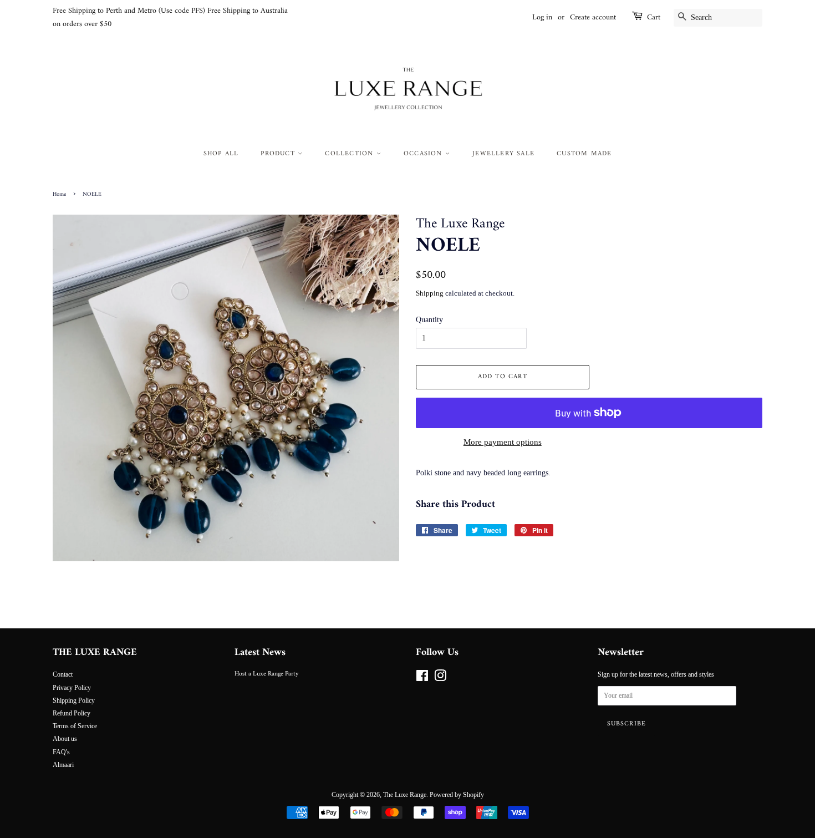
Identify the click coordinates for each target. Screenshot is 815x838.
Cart (653, 17)
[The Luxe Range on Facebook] (422, 678)
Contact (63, 674)
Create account (593, 17)
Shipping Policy (74, 700)
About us (65, 739)
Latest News (260, 652)
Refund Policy (71, 713)
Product (279, 154)
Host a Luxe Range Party (266, 674)
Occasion (424, 154)
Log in (542, 17)
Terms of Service (75, 726)
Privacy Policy (72, 688)
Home (59, 194)
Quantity (429, 320)
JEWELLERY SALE (503, 154)
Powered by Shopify (457, 795)
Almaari (63, 765)
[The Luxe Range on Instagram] (440, 678)
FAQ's (61, 752)
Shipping (430, 293)
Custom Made (584, 154)
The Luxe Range (404, 795)
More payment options (502, 442)
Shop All (221, 154)
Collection (350, 154)
